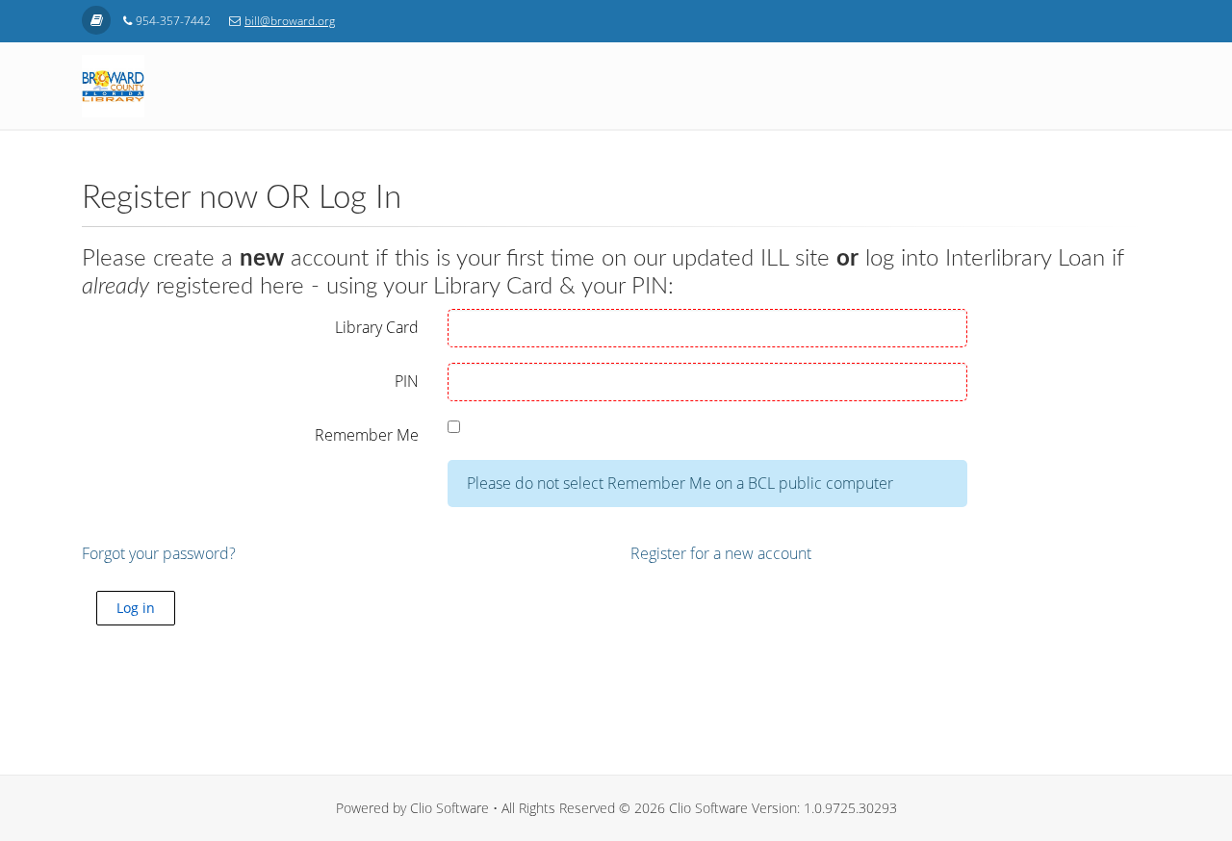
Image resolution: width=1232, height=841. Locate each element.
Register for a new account (720, 553)
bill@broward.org (289, 21)
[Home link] (96, 20)
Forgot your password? (159, 553)
